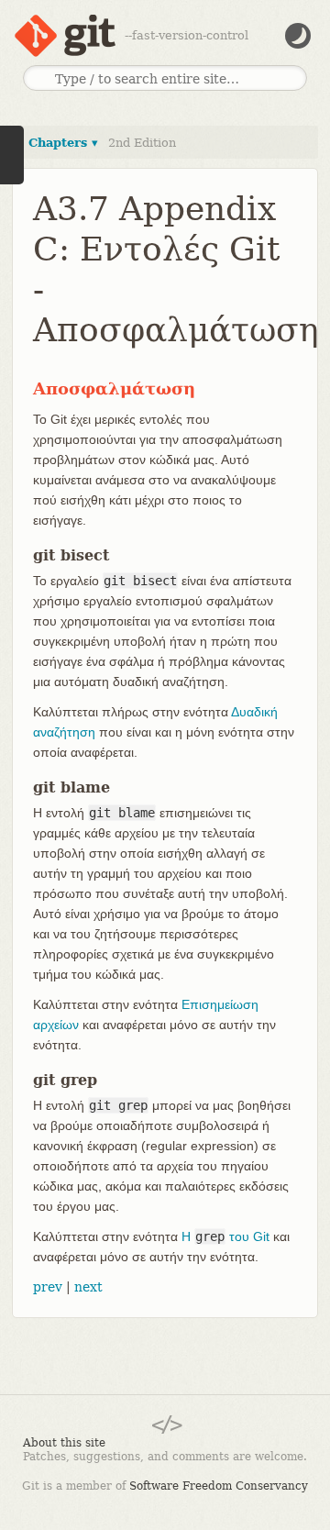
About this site (64, 1442)
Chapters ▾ (63, 143)
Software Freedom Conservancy (218, 1486)
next (88, 1287)
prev (47, 1287)
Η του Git (226, 1236)
